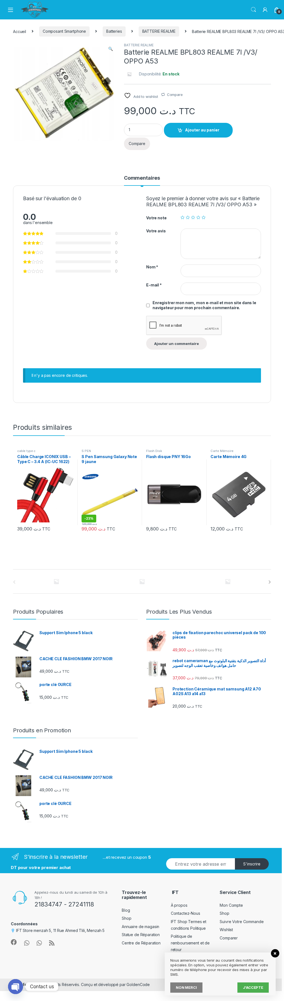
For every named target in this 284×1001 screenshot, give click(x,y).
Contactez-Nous (185, 913)
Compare (175, 94)
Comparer (229, 938)
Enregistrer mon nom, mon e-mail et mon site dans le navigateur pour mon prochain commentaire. (204, 305)
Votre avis (156, 230)
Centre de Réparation (141, 943)
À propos (179, 905)
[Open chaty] (15, 986)
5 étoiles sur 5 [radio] (204, 217)
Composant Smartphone (64, 31)
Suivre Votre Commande (241, 921)
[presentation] (269, 582)
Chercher (253, 10)
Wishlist (226, 929)
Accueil (19, 31)
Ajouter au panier (202, 130)
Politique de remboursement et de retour (190, 943)
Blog (126, 910)
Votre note (156, 217)
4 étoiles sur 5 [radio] (198, 217)
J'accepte (253, 987)
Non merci (186, 987)
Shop (126, 918)
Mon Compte (231, 905)
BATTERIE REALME (159, 31)
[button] (110, 48)
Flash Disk (154, 451)
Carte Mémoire (222, 451)
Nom (152, 267)
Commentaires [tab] (142, 178)
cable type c (26, 451)
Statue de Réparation (141, 934)
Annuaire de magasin (140, 926)
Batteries (114, 31)
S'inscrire (251, 864)
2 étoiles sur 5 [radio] (188, 217)
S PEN (86, 451)
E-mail (154, 285)
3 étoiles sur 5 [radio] (193, 217)
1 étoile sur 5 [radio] (182, 217)
